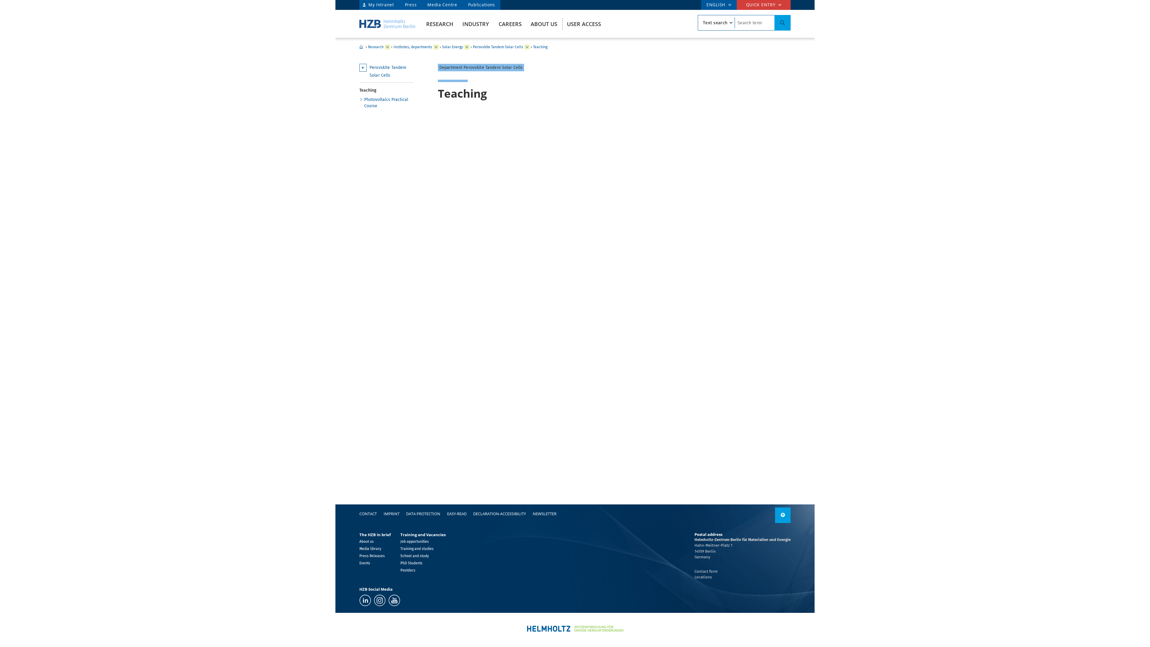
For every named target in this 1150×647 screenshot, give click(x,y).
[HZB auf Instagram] (379, 600)
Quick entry (761, 4)
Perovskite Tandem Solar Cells (498, 47)
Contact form (706, 571)
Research (439, 24)
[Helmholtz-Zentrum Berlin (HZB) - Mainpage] (387, 23)
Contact (368, 513)
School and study (414, 556)
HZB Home (361, 47)
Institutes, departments (413, 47)
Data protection (423, 513)
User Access (584, 24)
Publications (481, 4)
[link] (783, 515)
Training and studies (417, 549)
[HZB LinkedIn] (365, 600)
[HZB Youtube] (394, 600)
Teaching (540, 47)
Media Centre (442, 4)
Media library (370, 549)
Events (364, 563)
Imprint (392, 513)
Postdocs (407, 570)
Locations (703, 577)
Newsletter (544, 513)
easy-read (457, 513)
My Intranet (381, 4)
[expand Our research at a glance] (436, 47)
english (715, 4)
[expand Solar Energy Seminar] (527, 47)
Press (411, 4)
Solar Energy (452, 47)
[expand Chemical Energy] (466, 47)
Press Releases (372, 556)
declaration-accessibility (499, 513)
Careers (510, 24)
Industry (475, 24)
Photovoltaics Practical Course (386, 102)
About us (544, 24)
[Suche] (782, 23)
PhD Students (411, 563)
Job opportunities (414, 541)
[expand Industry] (387, 47)
